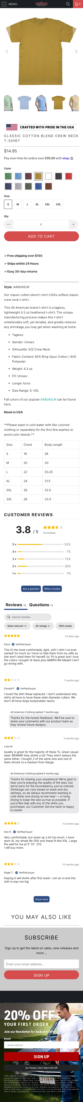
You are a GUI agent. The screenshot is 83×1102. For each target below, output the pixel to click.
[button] (41, 544)
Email (7, 1038)
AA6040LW (48, 399)
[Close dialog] (79, 1006)
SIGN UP (41, 1056)
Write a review (52, 588)
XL (37, 204)
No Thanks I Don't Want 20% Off (41, 1067)
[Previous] (7, 51)
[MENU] (2, 4)
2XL (47, 204)
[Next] (76, 51)
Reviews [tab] (16, 604)
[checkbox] (65, 626)
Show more (41, 899)
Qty (6, 216)
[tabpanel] (41, 759)
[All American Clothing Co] (41, 4)
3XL (58, 204)
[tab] (41, 605)
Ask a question (31, 588)
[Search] (68, 4)
